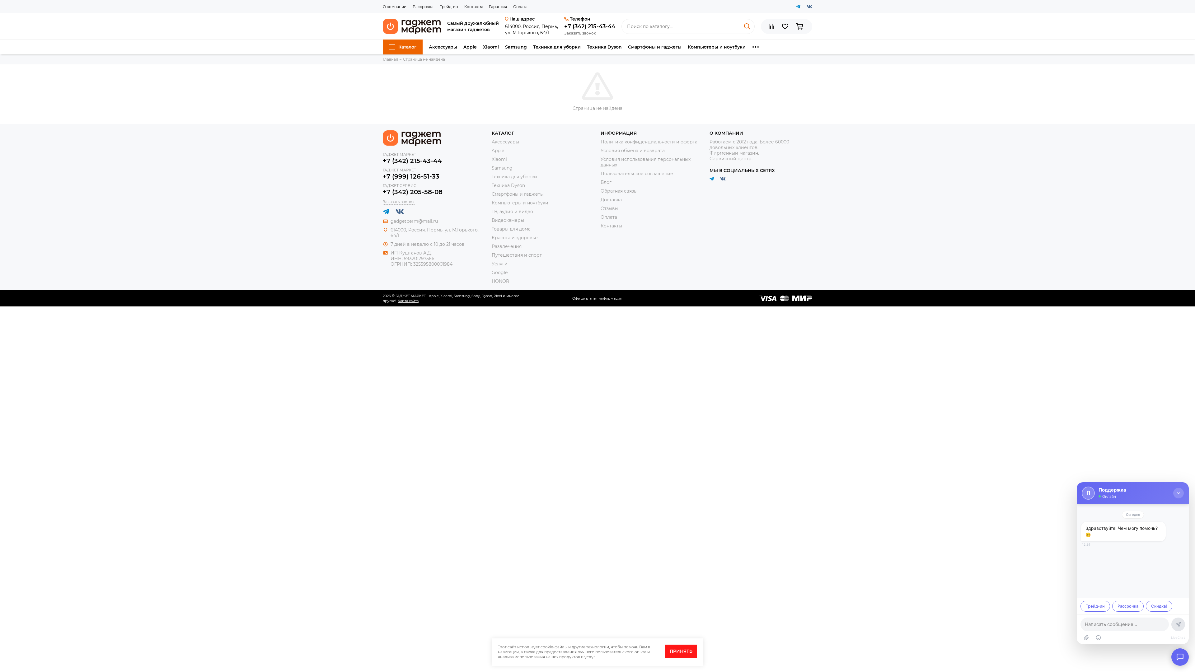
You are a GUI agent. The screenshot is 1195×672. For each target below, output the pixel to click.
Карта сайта (408, 301)
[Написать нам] (1180, 657)
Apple (470, 47)
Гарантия (498, 6)
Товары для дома (511, 229)
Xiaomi (491, 47)
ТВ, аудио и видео (512, 211)
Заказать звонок (580, 33)
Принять (681, 651)
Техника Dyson (604, 47)
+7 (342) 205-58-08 (413, 192)
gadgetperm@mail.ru (414, 221)
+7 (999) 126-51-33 (411, 176)
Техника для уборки (557, 47)
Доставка (611, 200)
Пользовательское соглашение (637, 173)
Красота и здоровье (515, 237)
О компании (394, 6)
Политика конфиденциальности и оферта (649, 142)
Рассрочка (423, 6)
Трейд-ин (449, 6)
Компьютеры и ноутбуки (717, 47)
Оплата (520, 6)
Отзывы (609, 208)
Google (500, 272)
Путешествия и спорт (517, 255)
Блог (606, 182)
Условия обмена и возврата (633, 150)
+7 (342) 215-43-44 (589, 26)
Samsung (516, 47)
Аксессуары (443, 47)
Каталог (407, 47)
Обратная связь (618, 191)
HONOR (500, 281)
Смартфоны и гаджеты (655, 47)
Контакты (473, 6)
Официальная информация (597, 298)
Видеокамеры (508, 220)
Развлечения (507, 246)
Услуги (500, 264)
